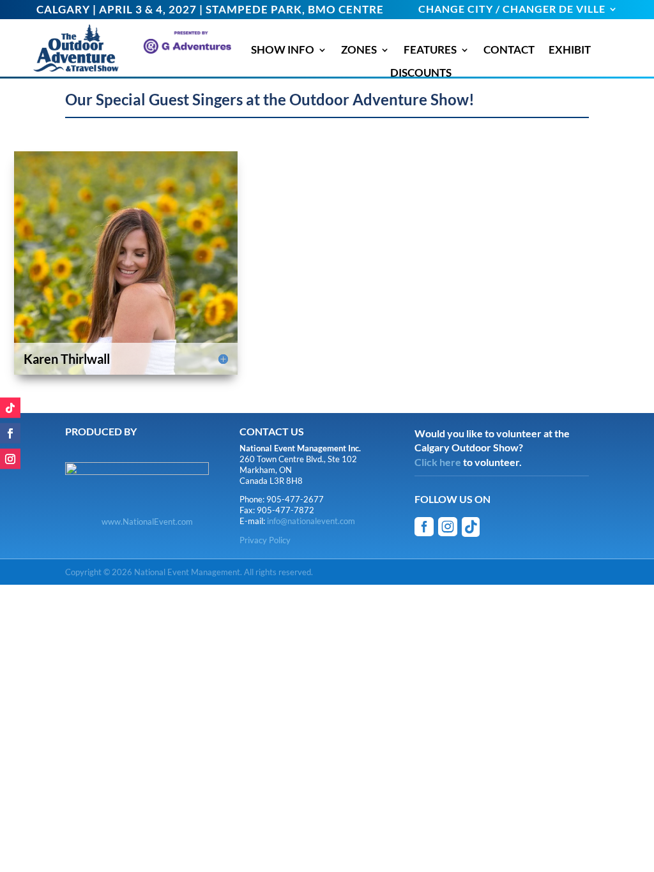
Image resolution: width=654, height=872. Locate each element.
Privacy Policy (265, 540)
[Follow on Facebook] (10, 433)
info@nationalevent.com (311, 521)
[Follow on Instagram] (10, 459)
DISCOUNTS (421, 72)
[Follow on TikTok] (10, 408)
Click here (437, 462)
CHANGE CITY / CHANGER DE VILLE (511, 9)
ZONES (359, 49)
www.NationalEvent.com (147, 521)
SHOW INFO (282, 49)
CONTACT (509, 49)
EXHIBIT (570, 49)
